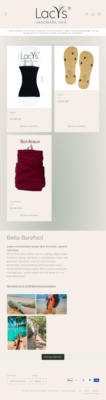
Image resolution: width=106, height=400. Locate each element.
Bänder (13, 113)
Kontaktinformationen (92, 394)
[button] (6, 14)
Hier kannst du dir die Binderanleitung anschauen (31, 286)
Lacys (31, 391)
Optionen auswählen (29, 126)
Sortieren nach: (57, 41)
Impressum (95, 391)
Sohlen (60, 95)
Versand (86, 391)
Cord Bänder (15, 202)
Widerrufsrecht (54, 391)
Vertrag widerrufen (53, 356)
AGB (80, 391)
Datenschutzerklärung (68, 391)
